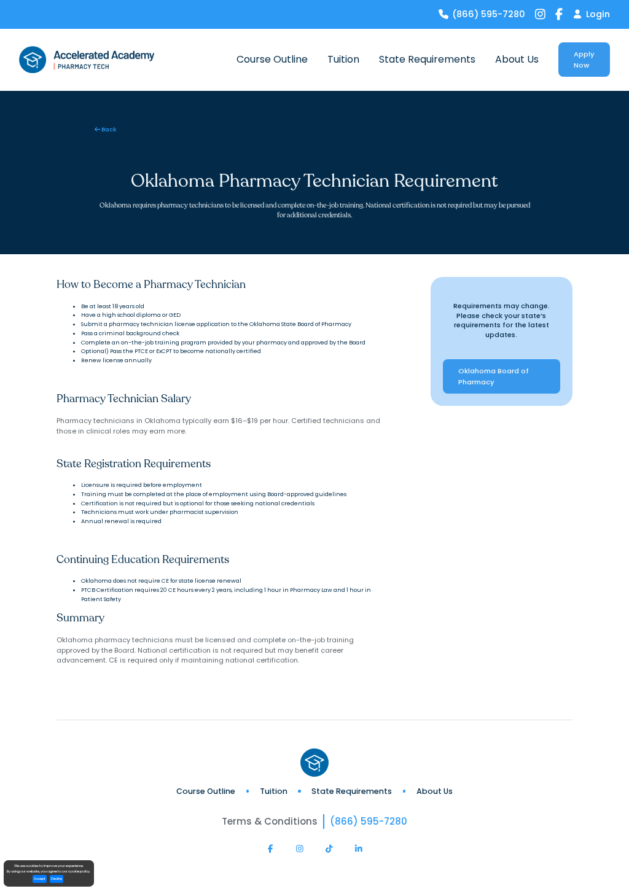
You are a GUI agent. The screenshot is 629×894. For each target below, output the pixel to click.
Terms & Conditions (270, 821)
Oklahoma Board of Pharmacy (493, 376)
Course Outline (205, 791)
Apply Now (584, 59)
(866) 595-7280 (368, 821)
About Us (434, 791)
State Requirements (351, 791)
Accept (39, 878)
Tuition (273, 791)
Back (105, 129)
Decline (56, 878)
